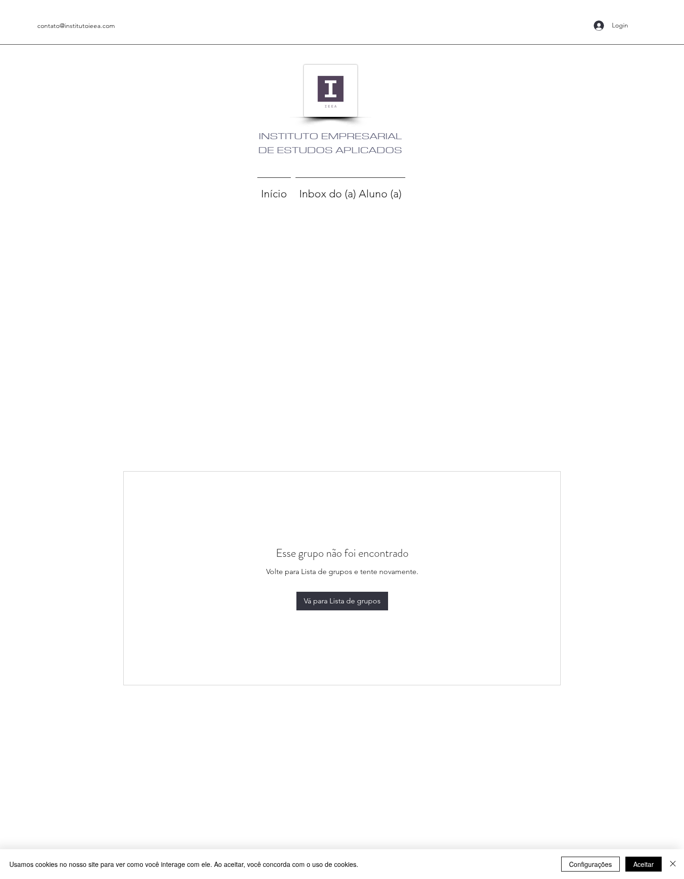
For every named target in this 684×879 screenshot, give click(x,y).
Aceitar (643, 864)
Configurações (590, 864)
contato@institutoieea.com (76, 25)
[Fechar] (672, 864)
